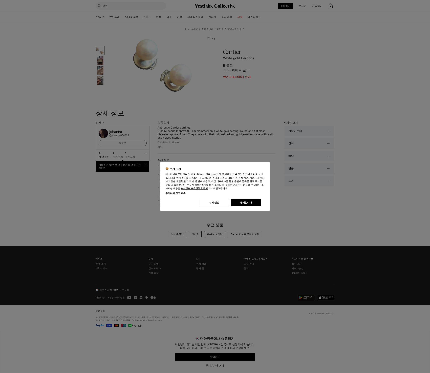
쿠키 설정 (214, 202)
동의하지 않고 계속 (175, 193)
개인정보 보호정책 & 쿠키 (194, 188)
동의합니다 (246, 202)
